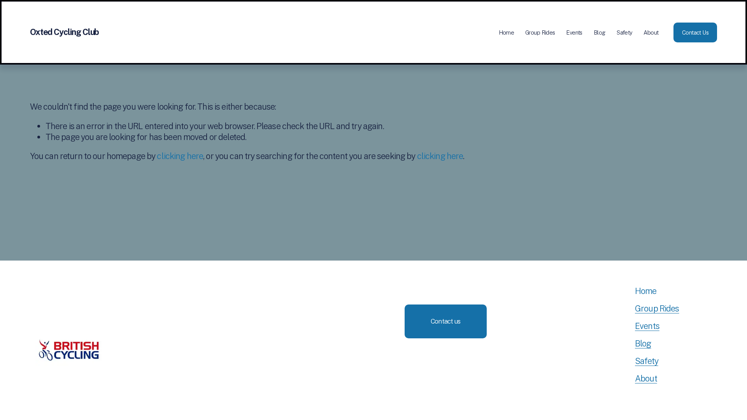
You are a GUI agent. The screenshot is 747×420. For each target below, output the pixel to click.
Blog (600, 32)
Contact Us (695, 32)
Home (506, 32)
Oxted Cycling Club (64, 32)
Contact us (446, 321)
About (651, 32)
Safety (624, 32)
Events (574, 32)
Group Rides (540, 32)
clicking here (180, 156)
